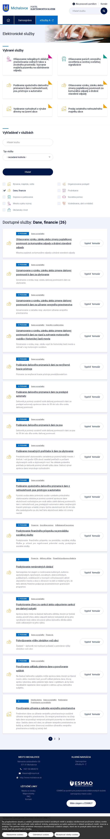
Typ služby (8, 151)
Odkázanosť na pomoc (64, 525)
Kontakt (104, 4)
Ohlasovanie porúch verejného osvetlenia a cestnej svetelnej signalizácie (84, 62)
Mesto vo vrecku (28, 791)
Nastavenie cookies (15, 834)
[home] (8, 20)
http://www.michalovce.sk (31, 778)
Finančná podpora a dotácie (64, 558)
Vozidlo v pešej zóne (55, 325)
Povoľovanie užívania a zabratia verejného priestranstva (45, 708)
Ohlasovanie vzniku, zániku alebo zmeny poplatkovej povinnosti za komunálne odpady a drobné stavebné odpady (85, 89)
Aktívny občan (45, 558)
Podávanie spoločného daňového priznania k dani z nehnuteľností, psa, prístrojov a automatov (30, 88)
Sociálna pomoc (47, 525)
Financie (35, 525)
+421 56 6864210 (30, 769)
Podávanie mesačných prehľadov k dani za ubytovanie (44, 451)
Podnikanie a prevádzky (41, 702)
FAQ (28, 796)
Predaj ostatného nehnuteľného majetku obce (85, 110)
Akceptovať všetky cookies (67, 834)
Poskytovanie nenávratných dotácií (34, 566)
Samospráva (25, 20)
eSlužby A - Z (47, 20)
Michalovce (33, 8)
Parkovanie (62, 700)
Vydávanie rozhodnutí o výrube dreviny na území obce (29, 110)
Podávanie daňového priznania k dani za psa (39, 425)
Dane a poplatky (37, 234)
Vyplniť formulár (92, 243)
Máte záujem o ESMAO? (81, 803)
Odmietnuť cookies (41, 834)
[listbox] (28, 157)
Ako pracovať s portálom (86, 4)
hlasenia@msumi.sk (30, 773)
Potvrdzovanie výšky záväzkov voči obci (37, 640)
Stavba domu (36, 700)
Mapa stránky (28, 794)
